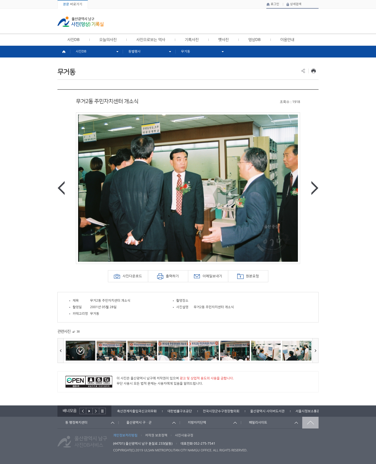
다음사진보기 (314, 188)
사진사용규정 (184, 435)
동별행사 (134, 51)
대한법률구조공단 (180, 411)
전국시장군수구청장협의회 (221, 411)
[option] (188, 188)
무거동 (185, 51)
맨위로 (310, 423)
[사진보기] (80, 351)
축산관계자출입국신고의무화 (137, 411)
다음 (96, 411)
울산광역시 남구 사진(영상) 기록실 (80, 22)
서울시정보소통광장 (309, 411)
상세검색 (295, 4)
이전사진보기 (61, 188)
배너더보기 (102, 411)
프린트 (313, 71)
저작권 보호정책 (156, 435)
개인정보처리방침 (125, 435)
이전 (82, 411)
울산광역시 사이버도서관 (267, 411)
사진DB (81, 51)
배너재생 (89, 411)
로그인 (275, 4)
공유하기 (303, 71)
